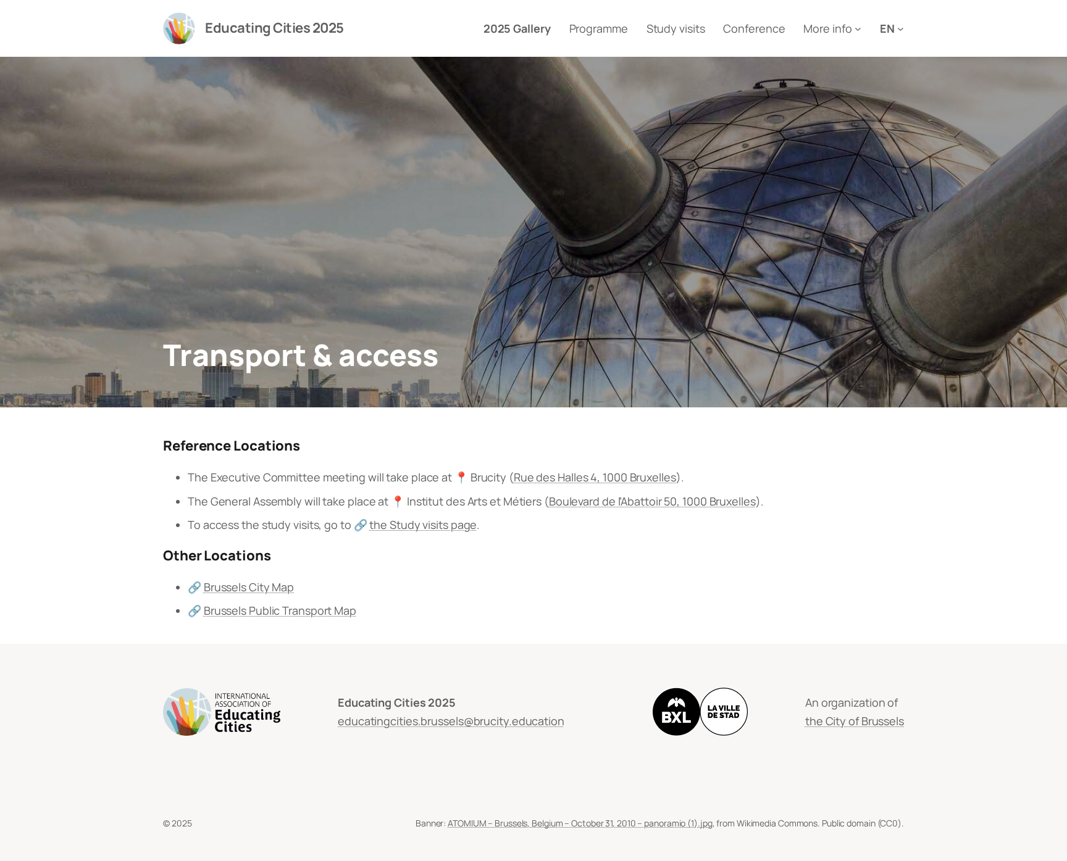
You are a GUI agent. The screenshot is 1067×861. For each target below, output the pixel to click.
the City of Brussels (854, 720)
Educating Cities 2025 (274, 28)
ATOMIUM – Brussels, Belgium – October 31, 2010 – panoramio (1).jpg (580, 823)
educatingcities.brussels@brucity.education (451, 720)
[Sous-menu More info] (858, 28)
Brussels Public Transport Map (280, 610)
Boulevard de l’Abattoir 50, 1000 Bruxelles (652, 501)
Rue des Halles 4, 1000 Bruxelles (595, 477)
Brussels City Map (249, 587)
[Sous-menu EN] (900, 28)
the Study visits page (423, 524)
